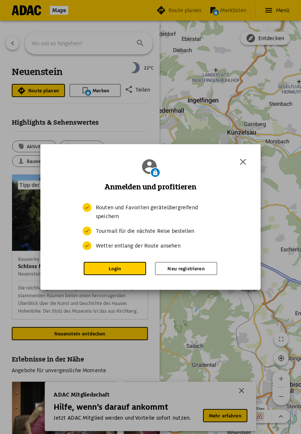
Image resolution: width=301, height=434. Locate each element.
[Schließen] (243, 162)
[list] (150, 226)
